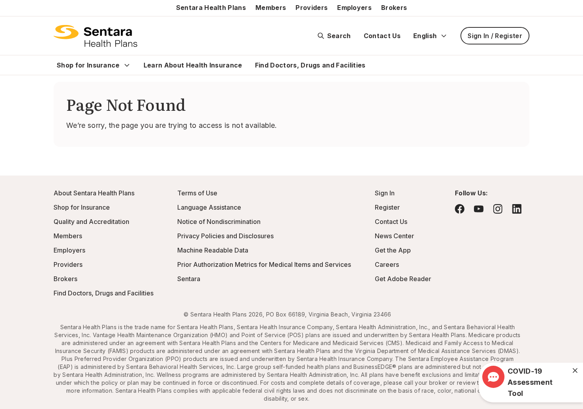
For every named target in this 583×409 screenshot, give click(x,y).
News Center (394, 236)
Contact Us (382, 36)
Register (387, 207)
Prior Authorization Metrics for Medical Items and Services (264, 264)
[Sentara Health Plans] (95, 36)
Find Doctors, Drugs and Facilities (310, 65)
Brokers (394, 8)
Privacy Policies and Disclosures (225, 236)
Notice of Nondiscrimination (219, 222)
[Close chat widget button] (575, 370)
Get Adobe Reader (403, 279)
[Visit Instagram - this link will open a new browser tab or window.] (497, 208)
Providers (311, 8)
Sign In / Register (495, 36)
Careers (387, 264)
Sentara (188, 279)
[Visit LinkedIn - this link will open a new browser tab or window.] (517, 208)
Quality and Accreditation (91, 222)
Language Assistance (209, 207)
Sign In (385, 193)
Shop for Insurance (88, 65)
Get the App (393, 250)
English (425, 36)
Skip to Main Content (12, 11)
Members (270, 8)
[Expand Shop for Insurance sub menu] (127, 65)
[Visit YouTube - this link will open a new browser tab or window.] (478, 208)
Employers (354, 8)
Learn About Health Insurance (193, 65)
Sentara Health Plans (211, 8)
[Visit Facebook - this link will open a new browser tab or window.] (459, 209)
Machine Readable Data (212, 250)
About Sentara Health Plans (94, 193)
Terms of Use (197, 193)
